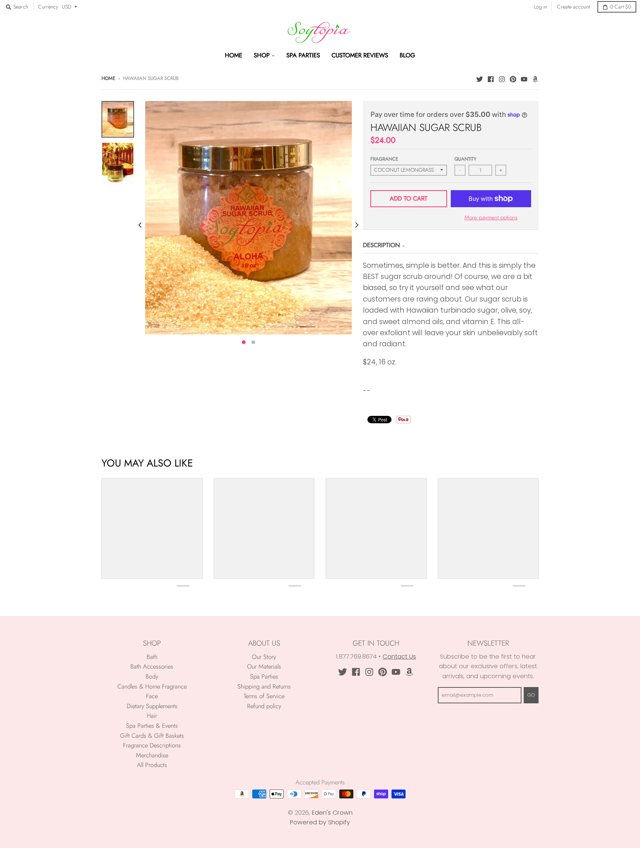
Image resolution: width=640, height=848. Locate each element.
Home (108, 78)
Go (531, 695)
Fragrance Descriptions (152, 745)
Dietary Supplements (152, 705)
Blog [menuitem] (407, 55)
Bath (152, 656)
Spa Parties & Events (152, 725)
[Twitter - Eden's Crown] (479, 78)
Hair (152, 715)
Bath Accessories (151, 666)
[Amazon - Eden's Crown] (535, 78)
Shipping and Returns (264, 686)
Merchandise (152, 755)
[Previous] (140, 225)
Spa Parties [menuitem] (303, 55)
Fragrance (384, 158)
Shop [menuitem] (262, 55)
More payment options (490, 217)
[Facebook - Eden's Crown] (490, 78)
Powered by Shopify (320, 822)
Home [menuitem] (233, 55)
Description (381, 244)
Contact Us (399, 656)
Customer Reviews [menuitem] (359, 55)
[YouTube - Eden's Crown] (524, 78)
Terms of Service (264, 695)
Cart (620, 6)
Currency (48, 6)
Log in (540, 6)
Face (152, 695)
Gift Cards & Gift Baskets (152, 735)
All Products (152, 764)
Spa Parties (264, 676)
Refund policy (264, 705)
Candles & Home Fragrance (152, 686)
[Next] (356, 225)
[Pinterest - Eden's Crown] (513, 78)
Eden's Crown (332, 812)
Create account (573, 6)
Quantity (465, 158)
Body (152, 676)
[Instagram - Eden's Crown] (502, 78)
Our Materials (264, 666)
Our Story (264, 656)
